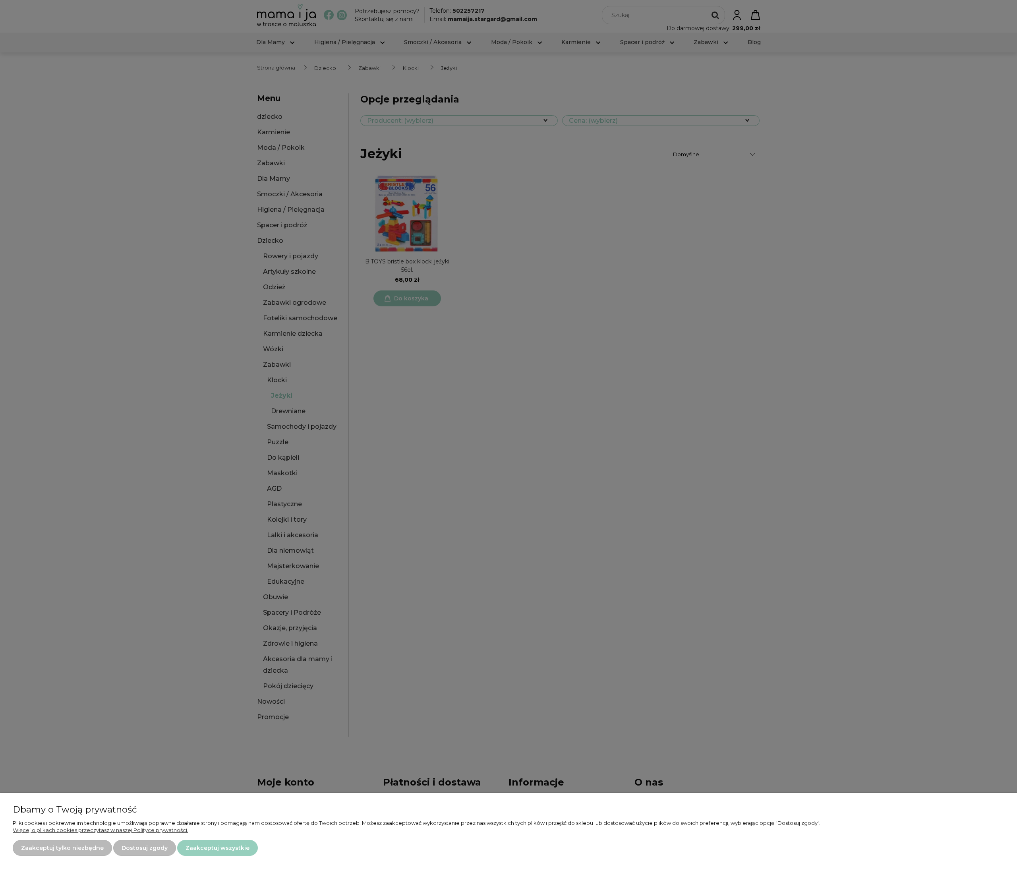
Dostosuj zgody (145, 847)
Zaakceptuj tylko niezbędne (62, 847)
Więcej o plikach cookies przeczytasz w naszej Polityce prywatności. (100, 830)
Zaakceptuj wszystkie (217, 847)
